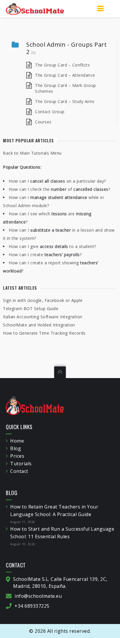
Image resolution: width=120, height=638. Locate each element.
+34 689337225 (32, 606)
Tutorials (21, 463)
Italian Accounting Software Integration (42, 316)
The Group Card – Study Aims (65, 101)
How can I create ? (45, 254)
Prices (17, 456)
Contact (19, 471)
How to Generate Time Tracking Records (44, 333)
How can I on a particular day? (57, 181)
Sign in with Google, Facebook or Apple (42, 300)
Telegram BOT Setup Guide (30, 308)
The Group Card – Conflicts (62, 65)
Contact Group (50, 111)
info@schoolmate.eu (38, 596)
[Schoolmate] (35, 8)
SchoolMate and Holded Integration (39, 325)
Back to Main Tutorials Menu (32, 153)
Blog (15, 448)
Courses (43, 122)
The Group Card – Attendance (65, 75)
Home (17, 441)
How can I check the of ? (59, 189)
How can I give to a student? (52, 246)
